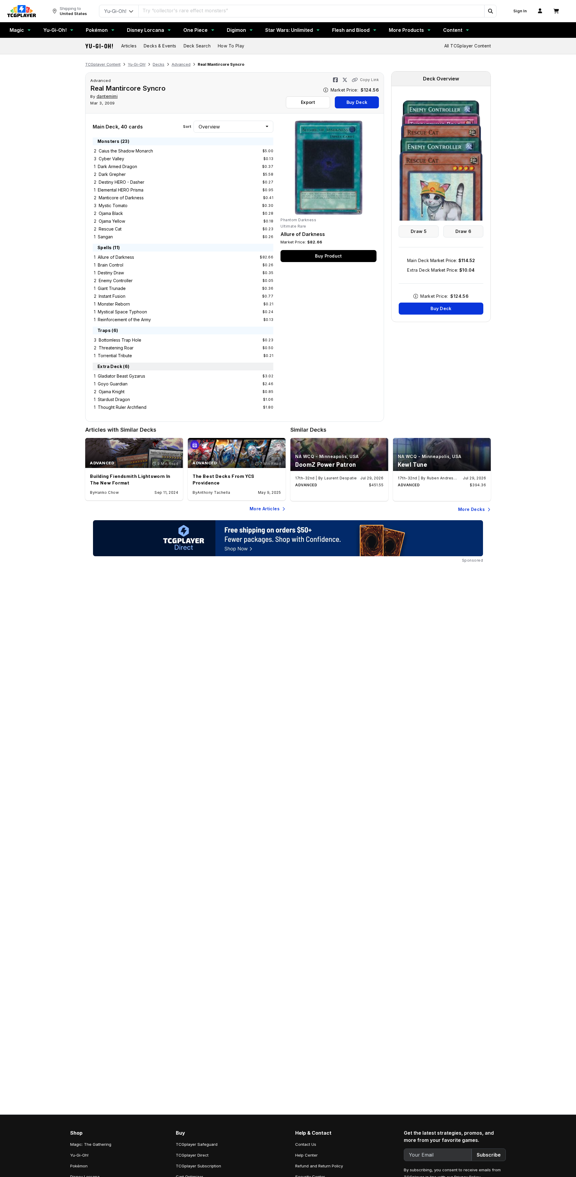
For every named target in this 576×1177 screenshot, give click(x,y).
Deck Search (197, 45)
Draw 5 (419, 231)
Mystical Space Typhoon (122, 311)
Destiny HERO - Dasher (121, 182)
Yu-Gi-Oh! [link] (79, 1155)
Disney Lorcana (145, 30)
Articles (128, 45)
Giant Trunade (112, 288)
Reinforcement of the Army (124, 319)
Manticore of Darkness (121, 197)
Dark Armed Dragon (117, 166)
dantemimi (107, 96)
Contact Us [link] (305, 1144)
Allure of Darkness (116, 257)
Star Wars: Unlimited (289, 30)
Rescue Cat (110, 228)
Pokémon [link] (79, 1165)
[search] (311, 10)
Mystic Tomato (113, 205)
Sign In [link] (520, 11)
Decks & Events (160, 45)
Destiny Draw (111, 272)
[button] (490, 11)
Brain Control (110, 264)
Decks (158, 64)
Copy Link (369, 79)
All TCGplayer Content (467, 45)
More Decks (471, 509)
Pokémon (97, 30)
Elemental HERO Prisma (120, 189)
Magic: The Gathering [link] (90, 1144)
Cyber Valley (111, 158)
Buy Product (328, 255)
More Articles (265, 508)
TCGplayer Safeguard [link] (197, 1144)
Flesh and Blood (351, 30)
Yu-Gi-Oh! (55, 30)
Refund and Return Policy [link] (319, 1165)
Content (452, 30)
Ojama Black (111, 213)
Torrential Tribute (115, 355)
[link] (21, 11)
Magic (17, 30)
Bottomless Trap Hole (120, 340)
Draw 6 (463, 231)
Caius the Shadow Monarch (126, 150)
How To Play (231, 45)
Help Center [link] (306, 1155)
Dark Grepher (112, 174)
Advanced (181, 64)
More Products (406, 30)
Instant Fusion (112, 296)
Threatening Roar (116, 347)
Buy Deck (356, 102)
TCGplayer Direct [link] (192, 1155)
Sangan (105, 236)
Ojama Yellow (112, 221)
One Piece (195, 30)
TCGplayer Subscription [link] (198, 1165)
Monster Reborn (114, 303)
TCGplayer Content (103, 64)
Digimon (236, 30)
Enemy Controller (116, 280)
